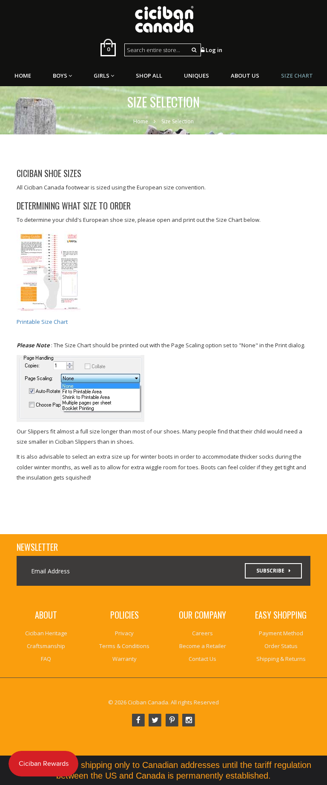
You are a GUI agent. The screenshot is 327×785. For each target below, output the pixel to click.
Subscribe (270, 570)
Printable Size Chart (42, 322)
